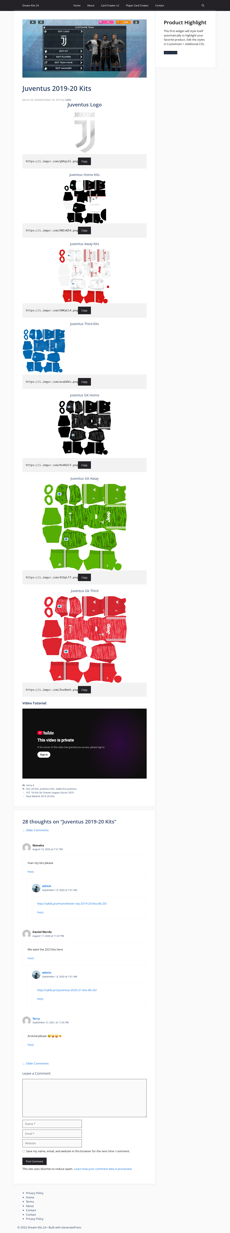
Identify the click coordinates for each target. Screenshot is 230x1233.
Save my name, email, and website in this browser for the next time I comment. (78, 1151)
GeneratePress (71, 1227)
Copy (84, 161)
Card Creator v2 (110, 5)
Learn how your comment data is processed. (103, 1169)
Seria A (30, 785)
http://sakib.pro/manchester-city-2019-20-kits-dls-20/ (72, 903)
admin (46, 886)
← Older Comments (35, 830)
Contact (159, 5)
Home (76, 5)
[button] (203, 5)
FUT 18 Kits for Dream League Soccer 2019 (50, 792)
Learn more (170, 52)
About (90, 5)
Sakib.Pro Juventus (66, 788)
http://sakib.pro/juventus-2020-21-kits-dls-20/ (67, 990)
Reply (31, 871)
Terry (36, 1018)
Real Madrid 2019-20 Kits (40, 796)
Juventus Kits (47, 788)
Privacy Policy (35, 1193)
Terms (30, 1201)
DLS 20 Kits (32, 788)
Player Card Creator (137, 5)
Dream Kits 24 (30, 5)
